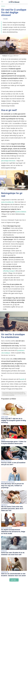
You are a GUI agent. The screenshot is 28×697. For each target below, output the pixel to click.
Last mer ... (14, 580)
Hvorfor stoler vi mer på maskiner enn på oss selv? (13, 463)
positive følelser (21, 211)
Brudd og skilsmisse (6, 528)
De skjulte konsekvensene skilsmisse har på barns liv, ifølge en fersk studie (13, 531)
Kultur (3, 439)
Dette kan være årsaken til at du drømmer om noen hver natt (12, 553)
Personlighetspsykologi (8, 482)
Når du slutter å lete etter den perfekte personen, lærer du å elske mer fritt (12, 508)
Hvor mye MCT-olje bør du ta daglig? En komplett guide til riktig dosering (13, 420)
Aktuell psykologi (6, 461)
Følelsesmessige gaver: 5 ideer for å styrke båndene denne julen (13, 442)
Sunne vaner (4, 416)
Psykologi (4, 551)
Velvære (3, 6)
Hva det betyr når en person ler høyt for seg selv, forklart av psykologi (12, 485)
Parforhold (4, 505)
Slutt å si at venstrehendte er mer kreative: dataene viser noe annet (13, 574)
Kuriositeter (4, 572)
